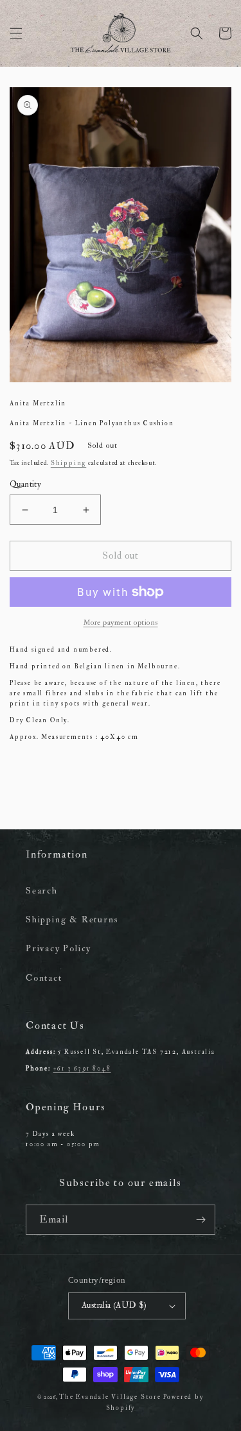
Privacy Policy (58, 948)
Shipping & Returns (72, 919)
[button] (16, 33)
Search (42, 890)
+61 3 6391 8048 (82, 1068)
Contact (44, 977)
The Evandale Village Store (110, 1397)
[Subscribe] (200, 1220)
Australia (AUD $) (114, 1305)
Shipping (68, 463)
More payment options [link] (121, 622)
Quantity (25, 484)
